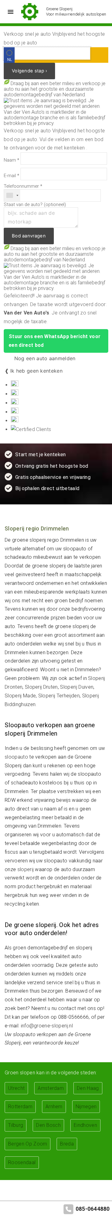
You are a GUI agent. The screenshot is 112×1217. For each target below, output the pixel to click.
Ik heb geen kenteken (36, 371)
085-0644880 (93, 1209)
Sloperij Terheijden (59, 696)
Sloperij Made (20, 696)
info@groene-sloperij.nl (47, 1026)
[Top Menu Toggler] (9, 12)
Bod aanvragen (29, 236)
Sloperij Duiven (76, 687)
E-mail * (11, 175)
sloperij (25, 869)
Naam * (11, 160)
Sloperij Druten (41, 687)
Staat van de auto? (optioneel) (35, 204)
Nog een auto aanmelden (43, 358)
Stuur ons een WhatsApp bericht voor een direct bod (54, 340)
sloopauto (16, 757)
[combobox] (12, 195)
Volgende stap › (29, 71)
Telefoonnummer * (23, 186)
